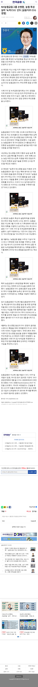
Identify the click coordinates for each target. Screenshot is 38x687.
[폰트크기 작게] (2, 23)
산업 (19, 666)
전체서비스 (19, 676)
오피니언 (19, 671)
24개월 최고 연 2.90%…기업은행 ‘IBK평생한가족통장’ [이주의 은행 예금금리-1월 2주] (19, 446)
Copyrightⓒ (11, 679)
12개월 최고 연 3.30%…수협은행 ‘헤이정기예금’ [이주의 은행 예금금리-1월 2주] (19, 443)
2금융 (31, 668)
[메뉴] (2, 2)
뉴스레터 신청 (32, 472)
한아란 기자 (16, 435)
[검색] (36, 2)
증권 (6, 666)
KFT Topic (32, 671)
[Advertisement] (19, 418)
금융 (6, 668)
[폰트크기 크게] (6, 23)
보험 (19, 668)
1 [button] (18, 636)
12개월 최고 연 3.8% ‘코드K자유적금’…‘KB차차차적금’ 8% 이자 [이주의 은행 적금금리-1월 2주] (19, 449)
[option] (19, 617)
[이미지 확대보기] (34, 29)
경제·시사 (6, 671)
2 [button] (20, 636)
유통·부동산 (31, 666)
